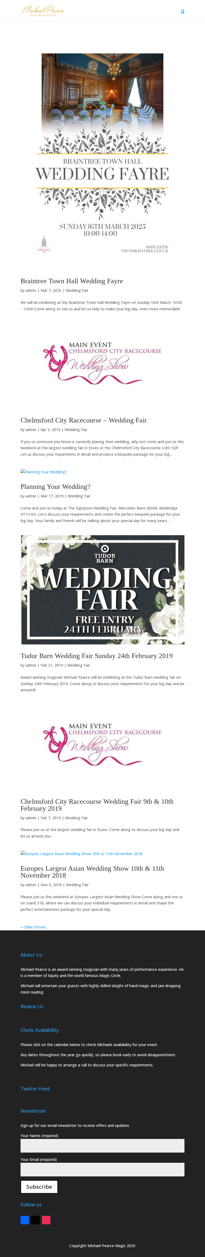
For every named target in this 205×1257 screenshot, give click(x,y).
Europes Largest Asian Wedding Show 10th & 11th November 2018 (92, 872)
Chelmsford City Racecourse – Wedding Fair (84, 420)
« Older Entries (33, 927)
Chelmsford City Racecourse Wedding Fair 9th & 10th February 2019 (97, 805)
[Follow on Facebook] (25, 1220)
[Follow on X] (35, 1220)
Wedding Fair (77, 290)
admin (31, 290)
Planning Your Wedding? (55, 486)
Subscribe (39, 1186)
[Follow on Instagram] (46, 1220)
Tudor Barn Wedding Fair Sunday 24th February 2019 (97, 656)
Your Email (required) (39, 1159)
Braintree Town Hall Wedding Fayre (72, 281)
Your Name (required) (39, 1135)
